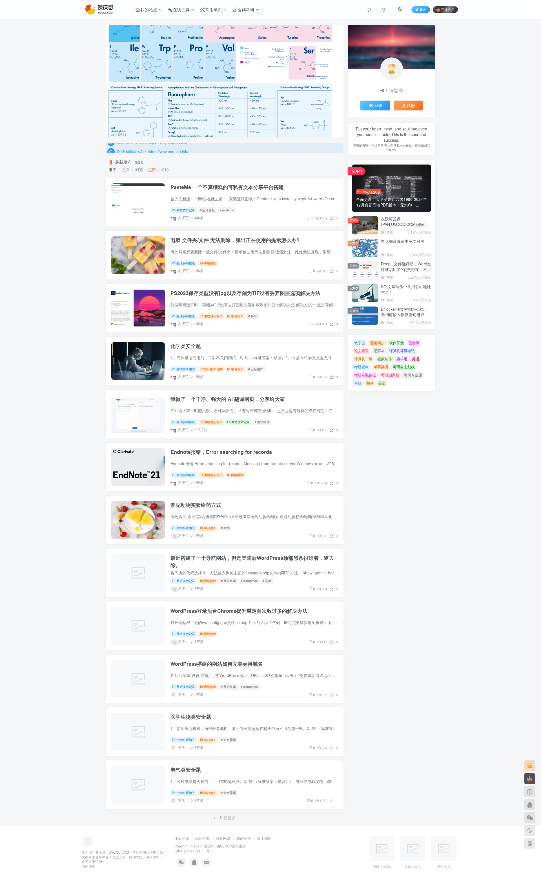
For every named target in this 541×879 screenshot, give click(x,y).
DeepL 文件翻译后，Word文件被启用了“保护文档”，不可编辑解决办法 (406, 269)
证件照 (413, 342)
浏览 (139, 169)
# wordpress (249, 580)
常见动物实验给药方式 (195, 505)
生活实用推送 (185, 263)
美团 (381, 383)
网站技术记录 (185, 210)
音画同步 (377, 342)
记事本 (379, 350)
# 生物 (225, 527)
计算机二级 (363, 358)
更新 (126, 169)
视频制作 (384, 358)
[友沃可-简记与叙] (99, 841)
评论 (165, 169)
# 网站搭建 (262, 421)
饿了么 (359, 342)
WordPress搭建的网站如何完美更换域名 (216, 663)
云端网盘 (223, 838)
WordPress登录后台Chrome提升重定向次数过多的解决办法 (238, 610)
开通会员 (447, 9)
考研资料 (361, 366)
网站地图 (88, 866)
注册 (411, 105)
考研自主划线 (404, 366)
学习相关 (237, 316)
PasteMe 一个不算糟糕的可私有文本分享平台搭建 (227, 187)
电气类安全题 (185, 769)
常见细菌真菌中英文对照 (402, 241)
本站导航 (202, 838)
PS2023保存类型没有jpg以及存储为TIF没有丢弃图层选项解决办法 (245, 293)
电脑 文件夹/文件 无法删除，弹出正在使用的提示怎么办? (235, 240)
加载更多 (227, 817)
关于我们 (264, 838)
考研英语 (381, 366)
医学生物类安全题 (190, 716)
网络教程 (210, 263)
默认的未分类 (213, 369)
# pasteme (226, 210)
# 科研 (252, 316)
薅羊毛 (401, 358)
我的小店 (243, 838)
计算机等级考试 (402, 350)
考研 (358, 383)
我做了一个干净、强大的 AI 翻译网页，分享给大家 (227, 399)
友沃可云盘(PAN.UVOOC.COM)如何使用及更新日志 (405, 224)
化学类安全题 (185, 346)
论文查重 (361, 350)
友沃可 (209, 846)
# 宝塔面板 (207, 210)
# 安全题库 (255, 369)
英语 (415, 358)
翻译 (370, 383)
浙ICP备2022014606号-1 (194, 851)
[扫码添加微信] (529, 817)
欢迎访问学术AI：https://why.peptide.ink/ (152, 148)
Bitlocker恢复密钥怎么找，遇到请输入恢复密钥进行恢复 (404, 314)
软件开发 (396, 342)
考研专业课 (413, 375)
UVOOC (226, 846)
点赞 (152, 169)
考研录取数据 (365, 375)
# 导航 (267, 580)
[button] (105, 79)
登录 (378, 105)
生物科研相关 (213, 316)
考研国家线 (390, 375)
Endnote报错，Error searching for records (221, 452)
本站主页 (182, 838)
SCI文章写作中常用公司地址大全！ (406, 289)
